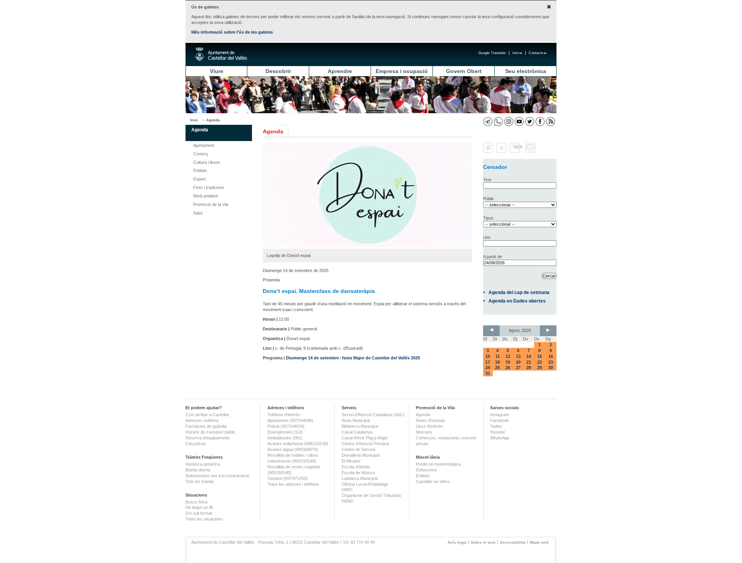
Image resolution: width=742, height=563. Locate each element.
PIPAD (348, 501)
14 (528, 356)
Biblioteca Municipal (360, 426)
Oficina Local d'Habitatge (365, 484)
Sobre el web (483, 542)
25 (497, 367)
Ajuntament (203, 145)
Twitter (496, 426)
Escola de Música (358, 472)
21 (528, 362)
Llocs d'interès (429, 426)
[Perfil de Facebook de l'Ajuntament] (540, 121)
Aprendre (340, 71)
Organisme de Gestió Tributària (371, 495)
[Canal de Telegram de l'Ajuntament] (487, 121)
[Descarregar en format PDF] (516, 151)
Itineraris (424, 432)
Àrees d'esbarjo (430, 420)
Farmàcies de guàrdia (206, 426)
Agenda (213, 120)
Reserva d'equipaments (208, 437)
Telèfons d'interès (283, 414)
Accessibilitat (513, 542)
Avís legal (457, 542)
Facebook (499, 420)
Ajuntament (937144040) (290, 420)
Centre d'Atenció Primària (365, 443)
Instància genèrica (203, 464)
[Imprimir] (531, 151)
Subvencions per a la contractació (217, 475)
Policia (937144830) (286, 426)
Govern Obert (464, 71)
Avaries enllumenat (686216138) (297, 443)
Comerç (200, 153)
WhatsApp (499, 437)
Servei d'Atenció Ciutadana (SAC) (373, 414)
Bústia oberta (198, 470)
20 (518, 362)
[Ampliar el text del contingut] (489, 151)
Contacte (536, 53)
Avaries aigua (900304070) (292, 449)
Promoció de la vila (210, 204)
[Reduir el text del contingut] (502, 151)
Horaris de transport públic (210, 432)
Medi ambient (205, 196)
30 (550, 367)
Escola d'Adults (356, 466)
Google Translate (492, 53)
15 (539, 356)
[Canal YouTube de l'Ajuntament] (519, 121)
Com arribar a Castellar (207, 414)
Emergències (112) (285, 432)
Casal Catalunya (357, 432)
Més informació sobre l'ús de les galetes (232, 32)
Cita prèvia (196, 443)
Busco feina (197, 502)
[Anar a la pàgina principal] (221, 54)
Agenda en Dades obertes (517, 300)
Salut (198, 213)
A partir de (492, 256)
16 (550, 356)
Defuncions (426, 470)
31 (487, 373)
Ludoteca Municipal (360, 478)
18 (497, 362)
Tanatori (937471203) (287, 478)
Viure (216, 71)
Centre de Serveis (359, 449)
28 (528, 367)
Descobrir (278, 71)
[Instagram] (508, 121)
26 (507, 367)
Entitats (200, 170)
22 (539, 362)
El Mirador (351, 461)
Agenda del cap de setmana (519, 292)
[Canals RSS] (550, 121)
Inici (515, 53)
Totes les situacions (204, 519)
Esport (199, 179)
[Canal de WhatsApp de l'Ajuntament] (498, 121)
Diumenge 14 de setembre (312, 357)
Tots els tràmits (200, 481)
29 (539, 367)
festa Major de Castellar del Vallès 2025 (381, 357)
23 (550, 362)
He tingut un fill (199, 507)
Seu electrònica (525, 71)
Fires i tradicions (208, 187)
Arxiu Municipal (356, 420)
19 (507, 362)
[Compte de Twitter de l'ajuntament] (529, 121)
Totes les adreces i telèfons (293, 484)
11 (497, 356)
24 (487, 367)
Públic (488, 198)
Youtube (497, 432)
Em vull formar (199, 513)
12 (507, 356)
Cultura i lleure (206, 162)
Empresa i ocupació (402, 71)
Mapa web (539, 542)
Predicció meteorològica (438, 464)
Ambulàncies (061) (285, 437)
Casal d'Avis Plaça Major (365, 437)
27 (518, 367)
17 (487, 362)
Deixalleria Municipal (361, 455)
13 (518, 356)
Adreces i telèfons (202, 420)
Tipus (488, 218)
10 (487, 356)
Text (487, 179)
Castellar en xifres (433, 481)
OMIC (347, 489)
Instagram (499, 414)
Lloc (487, 237)
